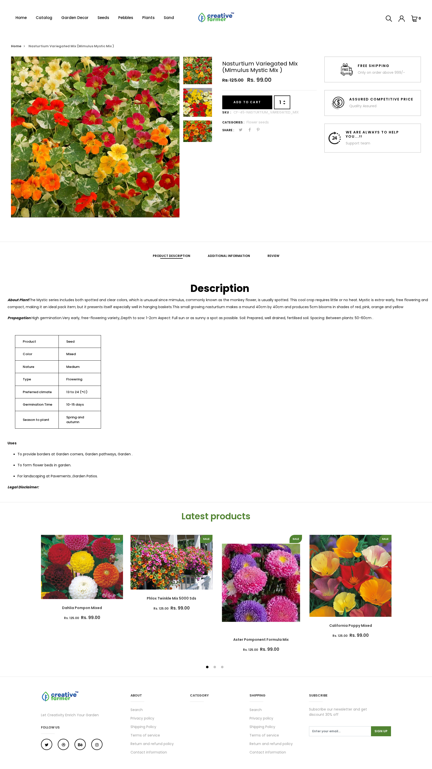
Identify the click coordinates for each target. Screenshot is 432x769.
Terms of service (145, 735)
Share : (228, 130)
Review (273, 256)
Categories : (233, 122)
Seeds (103, 17)
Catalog (44, 17)
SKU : (226, 112)
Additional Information (229, 256)
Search (136, 709)
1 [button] (207, 667)
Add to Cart (247, 102)
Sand (169, 17)
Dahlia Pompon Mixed (82, 607)
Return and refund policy (152, 743)
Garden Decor (74, 17)
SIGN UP (381, 731)
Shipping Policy (143, 726)
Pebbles (125, 17)
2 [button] (215, 667)
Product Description (171, 256)
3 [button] (223, 667)
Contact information (148, 752)
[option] (95, 136)
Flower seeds (257, 122)
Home (21, 17)
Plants (148, 17)
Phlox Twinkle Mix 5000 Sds (171, 598)
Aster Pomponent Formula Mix (261, 639)
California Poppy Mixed (350, 625)
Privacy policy (142, 718)
